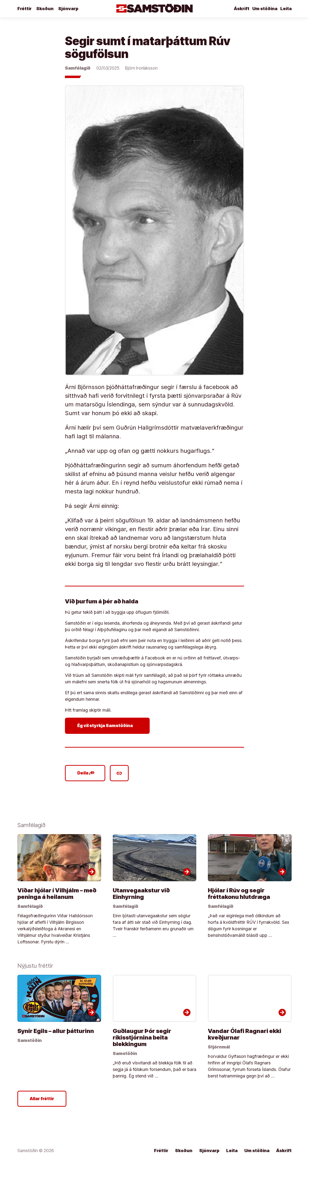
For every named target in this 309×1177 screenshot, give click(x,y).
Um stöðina (264, 8)
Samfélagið (78, 68)
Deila (86, 773)
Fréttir (24, 8)
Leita (286, 8)
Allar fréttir (42, 1098)
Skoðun (45, 8)
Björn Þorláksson (141, 68)
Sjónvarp (68, 8)
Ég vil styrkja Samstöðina (108, 725)
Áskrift (241, 8)
